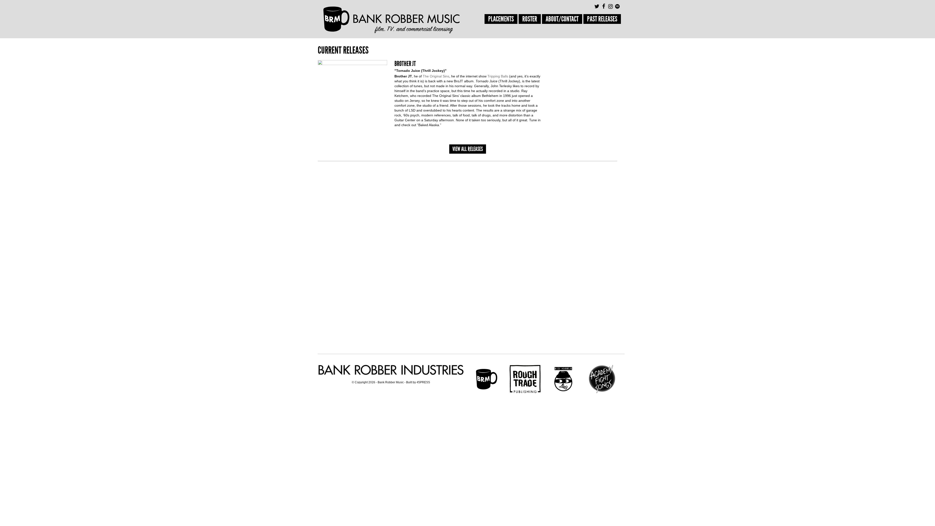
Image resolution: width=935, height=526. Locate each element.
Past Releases (602, 18)
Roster (529, 18)
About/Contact (562, 18)
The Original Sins (436, 76)
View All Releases (467, 148)
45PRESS (423, 382)
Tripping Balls (497, 76)
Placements (501, 18)
